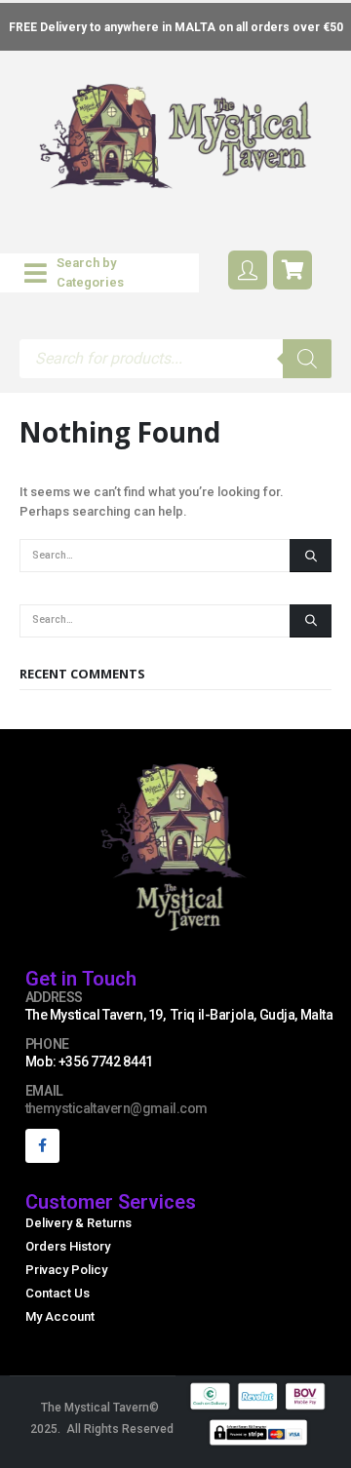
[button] (99, 272)
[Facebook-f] (42, 1146)
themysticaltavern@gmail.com (116, 1108)
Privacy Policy (66, 1269)
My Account (60, 1316)
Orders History (67, 1246)
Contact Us (57, 1293)
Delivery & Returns (78, 1223)
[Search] (307, 358)
